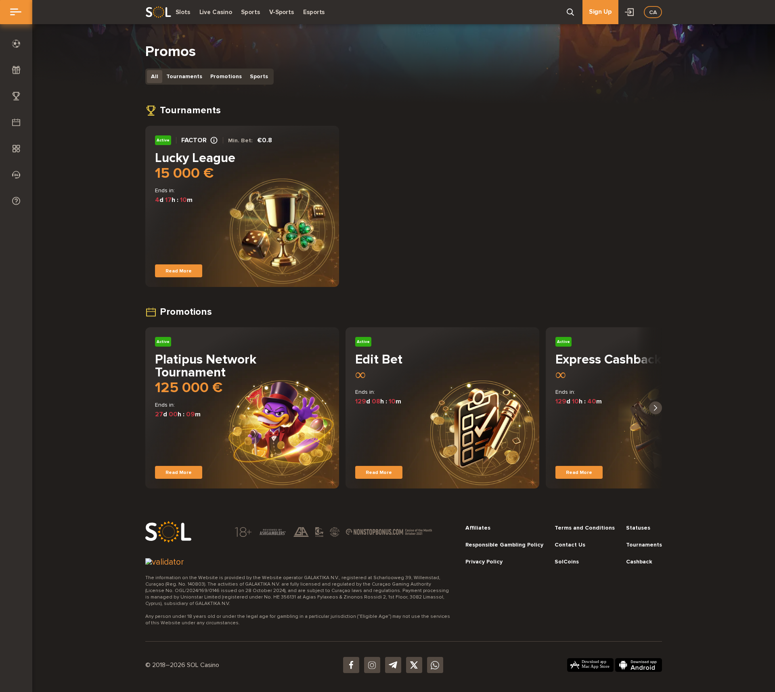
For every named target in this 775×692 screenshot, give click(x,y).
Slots (183, 12)
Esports (314, 12)
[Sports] (16, 44)
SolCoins (567, 562)
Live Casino (215, 12)
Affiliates (477, 528)
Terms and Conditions (585, 528)
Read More (178, 271)
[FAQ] (16, 201)
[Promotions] (16, 122)
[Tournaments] (16, 96)
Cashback (639, 562)
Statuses (638, 528)
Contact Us (570, 545)
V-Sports (281, 12)
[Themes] (16, 148)
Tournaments (184, 76)
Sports (250, 12)
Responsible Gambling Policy (504, 545)
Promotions (226, 76)
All (154, 76)
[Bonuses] (16, 70)
